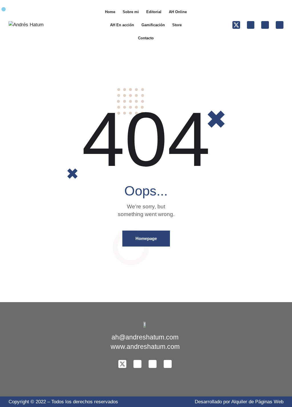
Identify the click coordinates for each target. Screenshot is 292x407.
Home (110, 12)
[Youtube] (279, 25)
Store (177, 25)
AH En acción (122, 25)
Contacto (146, 38)
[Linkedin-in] (251, 25)
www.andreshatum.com (145, 346)
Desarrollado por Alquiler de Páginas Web (239, 401)
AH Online (178, 12)
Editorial (153, 12)
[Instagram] (265, 25)
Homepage (146, 238)
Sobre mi (131, 12)
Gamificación (153, 25)
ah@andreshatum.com (145, 337)
